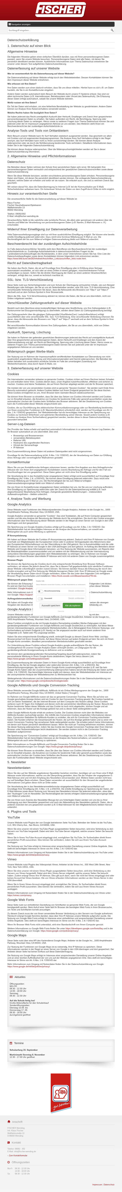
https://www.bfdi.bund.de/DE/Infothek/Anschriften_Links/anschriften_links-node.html (46, 258)
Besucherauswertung (52, 591)
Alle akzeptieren (72, 605)
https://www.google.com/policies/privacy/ (60, 931)
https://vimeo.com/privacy (19, 895)
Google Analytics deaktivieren (32, 588)
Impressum (97, 1185)
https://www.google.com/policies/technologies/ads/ (44, 681)
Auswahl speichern (51, 605)
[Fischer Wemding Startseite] (61, 10)
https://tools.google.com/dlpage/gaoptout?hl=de (74, 576)
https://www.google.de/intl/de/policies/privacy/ (28, 966)
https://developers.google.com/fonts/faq (84, 928)
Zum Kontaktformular (18, 1156)
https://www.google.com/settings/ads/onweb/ (28, 658)
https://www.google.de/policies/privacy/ (64, 746)
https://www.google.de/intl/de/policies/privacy (28, 855)
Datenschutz (61, 611)
